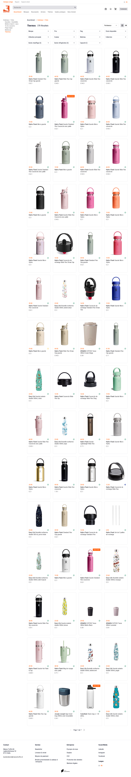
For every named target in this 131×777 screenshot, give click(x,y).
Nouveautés (35, 12)
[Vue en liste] (126, 25)
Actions (43, 12)
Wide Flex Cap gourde (63, 80)
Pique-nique (8, 28)
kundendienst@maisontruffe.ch (13, 757)
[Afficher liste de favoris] (110, 9)
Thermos (8, 32)
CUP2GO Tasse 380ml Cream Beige (88, 352)
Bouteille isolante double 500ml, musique (115, 579)
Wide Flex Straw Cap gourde (64, 352)
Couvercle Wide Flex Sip (64, 397)
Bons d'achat (72, 12)
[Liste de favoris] (45, 87)
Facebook (101, 756)
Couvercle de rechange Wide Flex (114, 488)
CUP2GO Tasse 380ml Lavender (114, 624)
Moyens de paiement (41, 756)
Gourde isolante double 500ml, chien (114, 715)
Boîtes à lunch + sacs (11, 24)
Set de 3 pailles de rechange (115, 533)
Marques (26, 12)
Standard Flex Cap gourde (89, 261)
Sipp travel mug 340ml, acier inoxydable (64, 715)
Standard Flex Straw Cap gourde (37, 80)
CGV (68, 756)
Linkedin (101, 749)
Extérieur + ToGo (8, 20)
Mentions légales (72, 763)
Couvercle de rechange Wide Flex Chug (88, 397)
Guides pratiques (60, 12)
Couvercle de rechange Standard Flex (88, 533)
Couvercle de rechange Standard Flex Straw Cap (90, 308)
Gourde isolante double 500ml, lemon (63, 624)
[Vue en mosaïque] (122, 25)
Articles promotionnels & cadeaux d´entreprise (46, 761)
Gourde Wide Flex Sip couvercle (39, 624)
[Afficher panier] (115, 9)
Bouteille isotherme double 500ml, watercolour (64, 307)
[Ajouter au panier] (48, 87)
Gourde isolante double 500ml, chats (37, 397)
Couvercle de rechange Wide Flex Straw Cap (64, 261)
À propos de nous (72, 749)
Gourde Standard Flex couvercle (38, 307)
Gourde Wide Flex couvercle (90, 80)
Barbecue (8, 30)
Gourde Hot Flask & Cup (38, 669)
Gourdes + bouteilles (11, 22)
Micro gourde (37, 124)
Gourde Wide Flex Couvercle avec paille (64, 216)
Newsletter (38, 749)
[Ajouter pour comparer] (42, 87)
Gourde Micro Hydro (89, 125)
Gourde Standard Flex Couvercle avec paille (64, 125)
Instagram (101, 753)
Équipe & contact (25, 2)
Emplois (69, 753)
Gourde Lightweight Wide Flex (87, 443)
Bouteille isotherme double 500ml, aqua (64, 443)
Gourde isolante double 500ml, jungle (114, 669)
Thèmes (50, 12)
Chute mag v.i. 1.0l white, (89, 715)
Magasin (17, 2)
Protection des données (74, 760)
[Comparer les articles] (105, 9)
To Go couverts (10, 26)
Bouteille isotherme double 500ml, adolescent (89, 669)
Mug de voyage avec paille (64, 669)
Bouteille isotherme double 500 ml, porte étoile (38, 533)
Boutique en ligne (8, 2)
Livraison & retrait (40, 753)
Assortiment (17, 12)
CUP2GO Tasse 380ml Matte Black (88, 624)
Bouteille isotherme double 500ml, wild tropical (38, 579)
